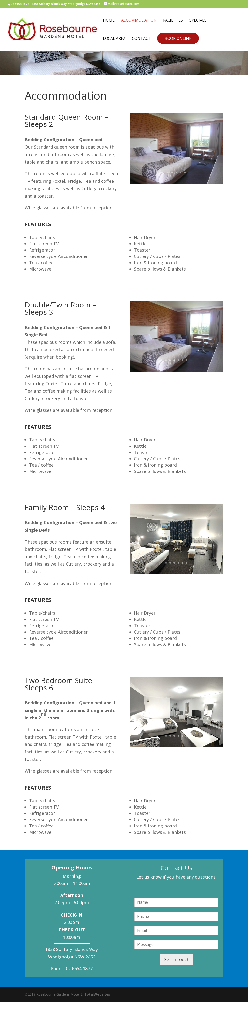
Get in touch (176, 959)
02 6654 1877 (20, 4)
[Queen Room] (176, 182)
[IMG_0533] (176, 572)
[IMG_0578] (176, 745)
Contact (141, 39)
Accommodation (139, 20)
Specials (198, 20)
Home (109, 20)
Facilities (173, 20)
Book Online (178, 38)
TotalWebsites (97, 994)
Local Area (114, 39)
